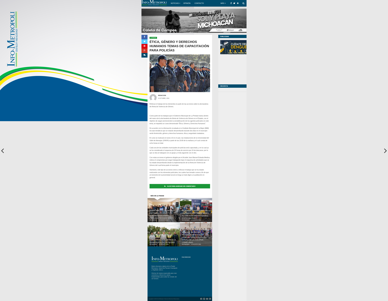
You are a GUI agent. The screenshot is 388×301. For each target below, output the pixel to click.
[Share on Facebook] (144, 37)
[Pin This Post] (144, 46)
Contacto (199, 3)
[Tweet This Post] (144, 41)
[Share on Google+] (144, 50)
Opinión (186, 3)
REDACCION (162, 95)
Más (222, 3)
